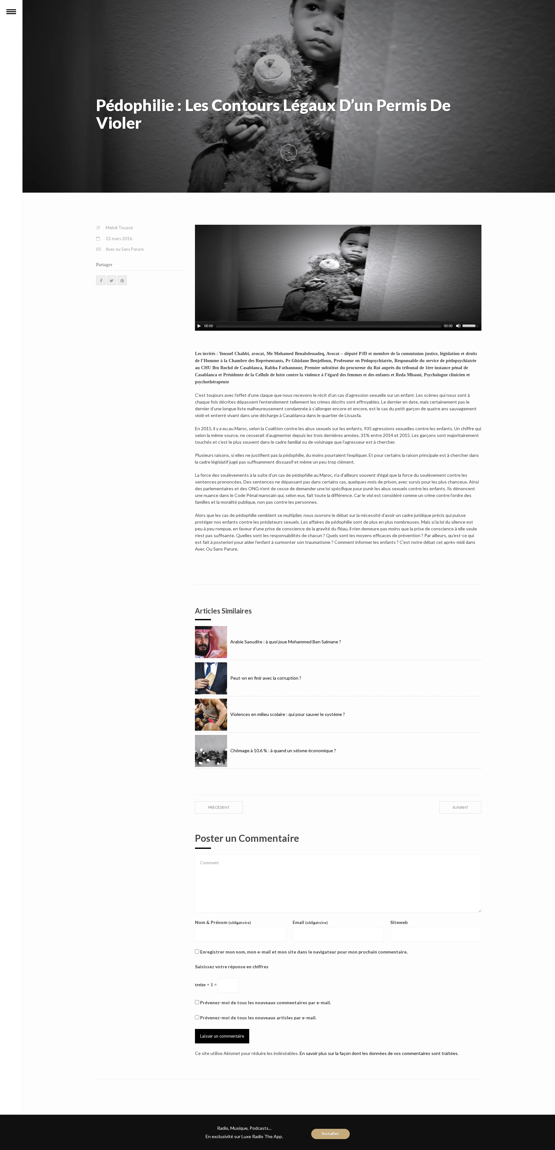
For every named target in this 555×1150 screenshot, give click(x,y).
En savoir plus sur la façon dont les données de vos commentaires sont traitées (379, 1053)
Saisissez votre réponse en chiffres (232, 966)
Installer (330, 1133)
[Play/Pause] (199, 325)
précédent (219, 807)
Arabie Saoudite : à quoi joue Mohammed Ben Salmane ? (285, 641)
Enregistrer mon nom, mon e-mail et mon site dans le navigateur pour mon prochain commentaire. (304, 951)
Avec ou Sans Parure (125, 249)
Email (310, 922)
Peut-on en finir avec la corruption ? (265, 678)
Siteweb (399, 922)
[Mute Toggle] (458, 325)
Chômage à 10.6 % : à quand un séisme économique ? (283, 750)
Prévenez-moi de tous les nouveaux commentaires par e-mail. (265, 1002)
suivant (460, 807)
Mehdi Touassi (119, 227)
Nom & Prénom (223, 922)
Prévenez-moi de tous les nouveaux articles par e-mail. (258, 1017)
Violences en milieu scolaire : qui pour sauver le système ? (287, 714)
